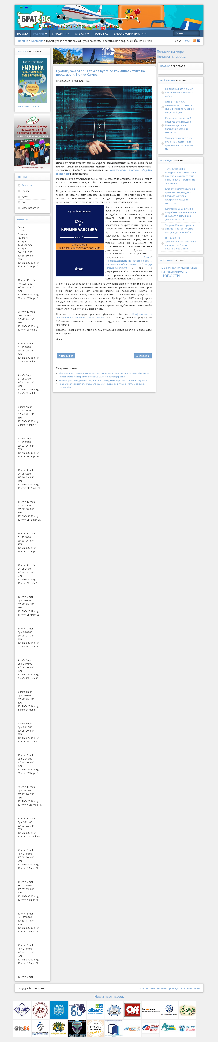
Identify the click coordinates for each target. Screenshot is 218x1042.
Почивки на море (170, 51)
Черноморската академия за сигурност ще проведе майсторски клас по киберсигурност (103, 380)
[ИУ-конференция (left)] (32, 142)
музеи (185, 268)
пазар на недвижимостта (179, 269)
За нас (196, 988)
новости (170, 275)
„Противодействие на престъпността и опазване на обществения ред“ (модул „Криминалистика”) (128, 264)
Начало (22, 33)
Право (147, 257)
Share (59, 339)
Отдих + (80, 33)
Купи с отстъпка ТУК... (30, 106)
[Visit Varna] (104, 55)
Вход (187, 41)
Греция (176, 267)
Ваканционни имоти (128, 33)
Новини (38, 33)
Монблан (166, 267)
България (27, 185)
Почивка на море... (171, 56)
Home (141, 988)
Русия (25, 196)
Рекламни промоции (168, 988)
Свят (24, 202)
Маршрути (59, 33)
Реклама (150, 988)
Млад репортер (30, 207)
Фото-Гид (101, 33)
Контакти (186, 988)
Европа (26, 190)
